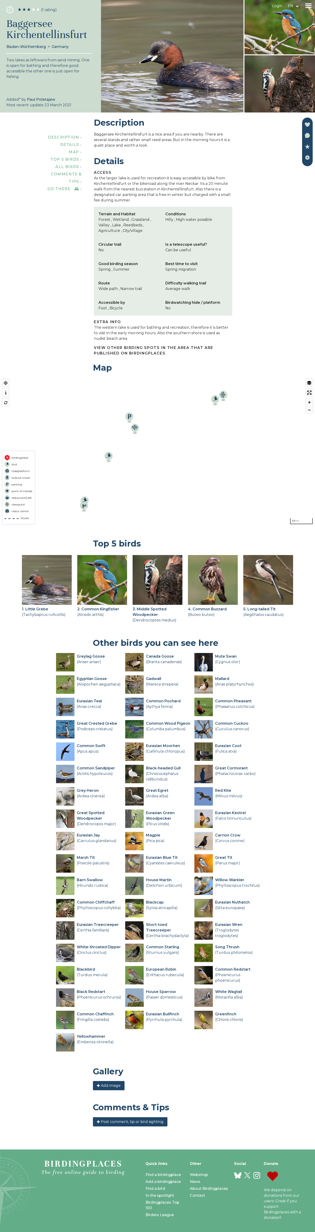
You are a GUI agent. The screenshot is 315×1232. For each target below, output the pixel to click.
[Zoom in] (309, 402)
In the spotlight (160, 1195)
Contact (197, 1195)
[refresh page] (5, 402)
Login (277, 6)
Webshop (199, 1175)
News (195, 1181)
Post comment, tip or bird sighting (131, 1122)
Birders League (160, 1215)
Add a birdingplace (163, 1181)
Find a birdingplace (163, 1175)
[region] (157, 451)
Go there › (65, 189)
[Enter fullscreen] (309, 392)
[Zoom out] (309, 410)
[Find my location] (5, 383)
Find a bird (155, 1188)
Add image (110, 1085)
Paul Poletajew (41, 99)
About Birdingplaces (209, 1188)
